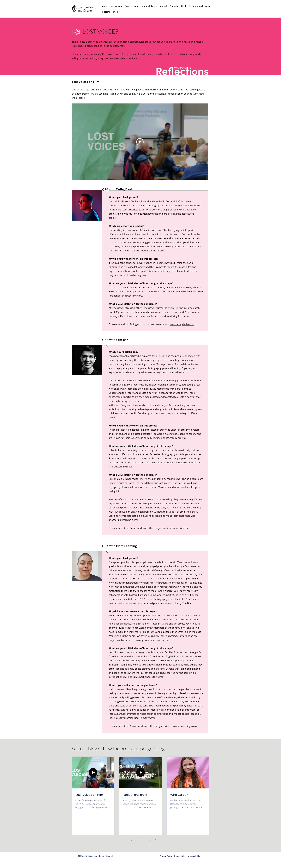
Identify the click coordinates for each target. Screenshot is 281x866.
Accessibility (194, 856)
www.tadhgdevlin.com (182, 324)
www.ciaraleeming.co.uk (184, 726)
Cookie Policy (180, 856)
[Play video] (140, 141)
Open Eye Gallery (81, 54)
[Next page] (156, 840)
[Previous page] (125, 840)
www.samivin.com (179, 528)
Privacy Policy (166, 856)
